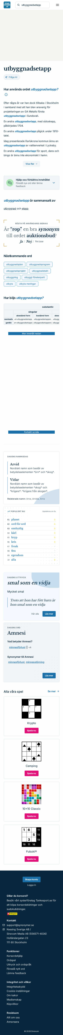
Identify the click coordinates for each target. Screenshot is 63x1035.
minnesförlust (17, 647)
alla (13, 559)
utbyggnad (10, 208)
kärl (13, 532)
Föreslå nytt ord (16, 968)
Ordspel (11, 960)
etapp (25, 208)
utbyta (9, 283)
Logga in (31, 885)
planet (15, 519)
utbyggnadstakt (40, 270)
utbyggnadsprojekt (16, 270)
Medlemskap (14, 999)
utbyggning (12, 277)
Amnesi (16, 633)
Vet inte (39, 241)
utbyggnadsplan (14, 264)
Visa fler (30, 163)
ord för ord (18, 523)
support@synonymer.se (20, 925)
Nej (28, 241)
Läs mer (49, 613)
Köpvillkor (12, 1003)
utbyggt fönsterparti (34, 277)
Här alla (35, 613)
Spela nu (31, 730)
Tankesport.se (44, 900)
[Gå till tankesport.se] (31, 913)
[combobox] (35, 4)
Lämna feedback (16, 973)
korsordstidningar (27, 904)
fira (13, 550)
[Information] (6, 94)
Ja (21, 241)
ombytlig (17, 528)
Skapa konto (31, 879)
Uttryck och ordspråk (19, 964)
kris (13, 541)
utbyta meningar (27, 283)
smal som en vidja (28, 583)
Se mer (52, 691)
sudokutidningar (16, 909)
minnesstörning (35, 662)
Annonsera (13, 1021)
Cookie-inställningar (18, 990)
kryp (14, 537)
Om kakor (12, 995)
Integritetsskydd (16, 986)
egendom (17, 555)
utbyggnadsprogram (39, 264)
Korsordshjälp (15, 955)
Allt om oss (13, 1017)
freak (14, 546)
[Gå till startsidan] (7, 5)
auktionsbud (41, 235)
